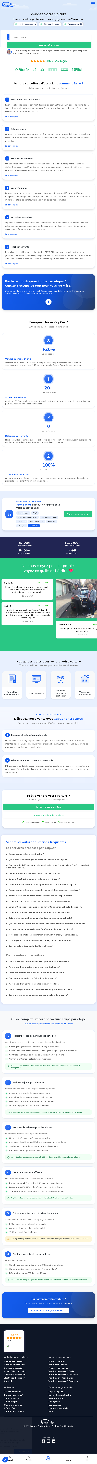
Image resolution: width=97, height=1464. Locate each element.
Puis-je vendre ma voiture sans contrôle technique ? (33, 967)
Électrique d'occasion (14, 1378)
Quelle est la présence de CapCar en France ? (29, 946)
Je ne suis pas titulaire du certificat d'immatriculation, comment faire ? (42, 934)
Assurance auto (56, 1398)
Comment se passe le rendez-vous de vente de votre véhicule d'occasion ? (44, 907)
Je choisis (29, 1451)
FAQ (50, 1411)
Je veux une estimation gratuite (48, 815)
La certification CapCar (60, 1395)
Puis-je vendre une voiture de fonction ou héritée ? (32, 983)
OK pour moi (46, 1451)
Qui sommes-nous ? (13, 1395)
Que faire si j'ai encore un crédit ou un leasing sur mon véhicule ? (39, 989)
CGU (14, 1408)
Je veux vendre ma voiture (48, 807)
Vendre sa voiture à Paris (61, 1371)
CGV (6, 1408)
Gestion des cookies (14, 1411)
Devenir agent (11, 1401)
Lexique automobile (58, 1408)
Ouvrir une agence (13, 1405)
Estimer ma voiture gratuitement (48, 1310)
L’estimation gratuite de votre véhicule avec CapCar (33, 873)
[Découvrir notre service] (48, 302)
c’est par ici (37, 53)
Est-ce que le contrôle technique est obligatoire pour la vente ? (38, 940)
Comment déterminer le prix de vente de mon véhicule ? (35, 972)
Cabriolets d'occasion (15, 1374)
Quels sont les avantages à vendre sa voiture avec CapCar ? (37, 859)
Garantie (8, 1381)
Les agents (54, 1401)
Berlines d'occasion (13, 1368)
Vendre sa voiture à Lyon (60, 1378)
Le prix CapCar (55, 1391)
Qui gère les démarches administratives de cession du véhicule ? (39, 918)
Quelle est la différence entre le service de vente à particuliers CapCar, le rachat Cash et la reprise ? (47, 866)
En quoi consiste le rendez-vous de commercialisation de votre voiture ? (43, 890)
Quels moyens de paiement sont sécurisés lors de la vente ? (37, 995)
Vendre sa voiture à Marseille (63, 1374)
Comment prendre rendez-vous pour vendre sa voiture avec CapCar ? (41, 884)
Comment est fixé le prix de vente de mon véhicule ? (33, 879)
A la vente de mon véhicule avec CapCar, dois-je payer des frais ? (39, 929)
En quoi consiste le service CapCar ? (25, 854)
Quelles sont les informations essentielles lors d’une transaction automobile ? (46, 923)
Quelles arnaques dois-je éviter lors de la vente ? (31, 978)
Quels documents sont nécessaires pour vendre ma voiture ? (37, 961)
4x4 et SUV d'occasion (15, 1371)
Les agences (54, 1405)
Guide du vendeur (57, 1361)
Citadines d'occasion (14, 1364)
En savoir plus (11, 116)
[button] (5, 1460)
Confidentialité (67, 1426)
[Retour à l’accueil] (8, 4)
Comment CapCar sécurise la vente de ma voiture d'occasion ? (38, 901)
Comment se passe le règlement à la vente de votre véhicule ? (38, 912)
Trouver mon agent (78, 514)
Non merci (11, 1451)
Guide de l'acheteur (13, 1361)
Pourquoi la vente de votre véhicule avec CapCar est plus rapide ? (40, 895)
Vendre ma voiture (57, 1364)
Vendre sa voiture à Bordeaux (63, 1381)
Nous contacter (12, 1398)
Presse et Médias (12, 1391)
